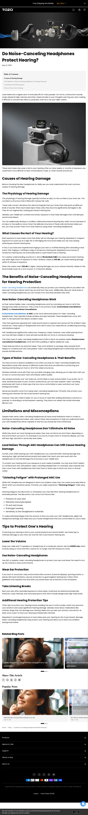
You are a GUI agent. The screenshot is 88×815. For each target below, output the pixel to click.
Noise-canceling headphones (14, 287)
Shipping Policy (20, 787)
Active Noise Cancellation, (14, 313)
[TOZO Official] (7, 10)
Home (4, 727)
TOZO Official (77, 787)
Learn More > (9, 666)
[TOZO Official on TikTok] (44, 775)
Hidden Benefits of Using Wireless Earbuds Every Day (19, 717)
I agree (76, 812)
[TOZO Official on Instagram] (39, 775)
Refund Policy (9, 787)
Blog (9, 727)
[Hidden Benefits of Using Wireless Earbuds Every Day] (35, 702)
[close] (85, 3)
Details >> (60, 3)
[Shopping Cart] (80, 9)
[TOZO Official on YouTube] (53, 775)
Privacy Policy (31, 787)
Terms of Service (42, 787)
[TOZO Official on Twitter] (49, 775)
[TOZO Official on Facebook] (34, 775)
